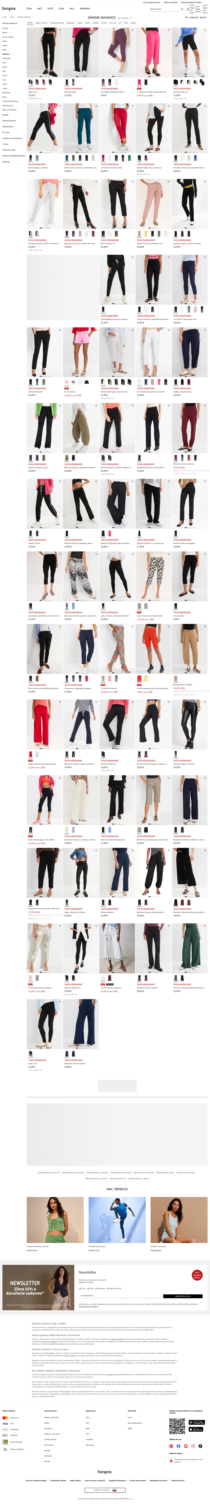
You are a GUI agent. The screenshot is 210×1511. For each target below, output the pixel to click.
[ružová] (66, 382)
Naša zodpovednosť (135, 1423)
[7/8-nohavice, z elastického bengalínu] (81, 649)
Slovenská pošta (16, 1442)
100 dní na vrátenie (170, 2)
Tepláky (96, 23)
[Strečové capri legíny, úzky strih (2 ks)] (117, 352)
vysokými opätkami (117, 1339)
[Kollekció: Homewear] (179, 1220)
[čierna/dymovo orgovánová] (37, 234)
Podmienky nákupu (58, 1481)
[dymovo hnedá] (188, 458)
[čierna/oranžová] (182, 234)
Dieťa (88, 1428)
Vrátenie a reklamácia (52, 1434)
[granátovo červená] (103, 158)
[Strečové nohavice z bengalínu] (190, 504)
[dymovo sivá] (159, 234)
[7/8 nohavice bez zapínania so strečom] (153, 352)
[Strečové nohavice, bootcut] (44, 428)
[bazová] (103, 82)
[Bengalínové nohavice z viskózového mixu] (81, 204)
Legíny (80, 23)
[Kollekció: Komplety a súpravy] (55, 1220)
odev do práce (70, 1355)
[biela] (116, 82)
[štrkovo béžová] (66, 830)
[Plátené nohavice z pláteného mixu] (153, 204)
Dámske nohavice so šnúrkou (96, 1178)
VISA (11, 1423)
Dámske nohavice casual (186, 1172)
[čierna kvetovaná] (116, 679)
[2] (43, 76)
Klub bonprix (49, 1445)
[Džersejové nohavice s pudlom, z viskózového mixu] (81, 576)
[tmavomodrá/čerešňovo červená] (43, 82)
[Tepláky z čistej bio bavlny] (190, 352)
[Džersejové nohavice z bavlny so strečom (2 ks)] (44, 204)
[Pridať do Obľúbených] (60, 30)
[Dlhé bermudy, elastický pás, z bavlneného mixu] (153, 800)
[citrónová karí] (146, 234)
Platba (46, 1423)
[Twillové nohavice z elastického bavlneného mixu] (153, 280)
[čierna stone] (66, 903)
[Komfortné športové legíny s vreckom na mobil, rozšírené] (153, 724)
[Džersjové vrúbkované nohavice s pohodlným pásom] (190, 873)
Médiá (130, 1428)
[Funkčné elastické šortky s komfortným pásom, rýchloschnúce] (153, 649)
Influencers (48, 1456)
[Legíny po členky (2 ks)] (81, 948)
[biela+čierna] (103, 382)
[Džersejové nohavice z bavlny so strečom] (81, 724)
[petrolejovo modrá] (66, 158)
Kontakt (47, 1461)
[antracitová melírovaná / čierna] (37, 82)
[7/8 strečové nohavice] (117, 649)
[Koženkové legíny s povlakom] (190, 724)
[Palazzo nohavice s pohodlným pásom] (44, 724)
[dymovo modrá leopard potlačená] (37, 978)
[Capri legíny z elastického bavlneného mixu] (44, 576)
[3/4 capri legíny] (190, 576)
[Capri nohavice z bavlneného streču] (153, 576)
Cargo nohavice (41, 23)
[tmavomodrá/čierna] (30, 82)
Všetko (30, 23)
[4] (48, 76)
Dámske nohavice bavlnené (121, 1172)
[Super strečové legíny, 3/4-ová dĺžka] (44, 800)
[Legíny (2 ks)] (44, 53)
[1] (41, 76)
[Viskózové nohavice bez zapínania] (117, 800)
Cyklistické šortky (57, 23)
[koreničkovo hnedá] (37, 679)
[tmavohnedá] (109, 978)
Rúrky (87, 23)
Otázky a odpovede (51, 1417)
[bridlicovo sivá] (73, 679)
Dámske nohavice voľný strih (49, 1172)
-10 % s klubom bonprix (151, 2)
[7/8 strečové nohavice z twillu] (117, 128)
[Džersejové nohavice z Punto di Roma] (153, 428)
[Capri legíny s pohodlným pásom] (117, 53)
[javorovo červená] (93, 234)
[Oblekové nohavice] (44, 352)
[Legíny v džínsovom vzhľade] (81, 873)
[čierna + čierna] (139, 158)
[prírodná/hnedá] (175, 679)
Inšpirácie (89, 1439)
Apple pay (14, 1435)
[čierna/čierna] (50, 82)
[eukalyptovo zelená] (188, 309)
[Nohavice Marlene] (117, 873)
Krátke (133, 23)
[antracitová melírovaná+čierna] (116, 382)
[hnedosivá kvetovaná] (103, 679)
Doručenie (48, 1428)
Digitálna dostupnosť (117, 1481)
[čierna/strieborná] (30, 606)
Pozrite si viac (32, 1250)
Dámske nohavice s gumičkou (73, 1172)
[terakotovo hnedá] (188, 903)
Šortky (104, 23)
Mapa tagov (90, 1445)
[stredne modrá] (109, 830)
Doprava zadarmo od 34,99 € (191, 2)
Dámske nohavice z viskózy (139, 1178)
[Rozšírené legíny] (81, 53)
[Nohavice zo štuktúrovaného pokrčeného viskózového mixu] (190, 948)
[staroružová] (139, 234)
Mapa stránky (75, 1481)
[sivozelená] (37, 158)
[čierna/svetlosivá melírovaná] (30, 234)
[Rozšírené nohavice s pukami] (153, 948)
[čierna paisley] (66, 606)
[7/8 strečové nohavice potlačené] (44, 948)
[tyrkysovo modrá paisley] (73, 606)
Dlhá (126, 23)
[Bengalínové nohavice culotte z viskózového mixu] (44, 873)
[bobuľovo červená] (86, 679)
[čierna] (66, 82)
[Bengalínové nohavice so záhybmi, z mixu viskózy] (190, 800)
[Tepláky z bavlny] (44, 504)
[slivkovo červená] (188, 382)
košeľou (110, 1374)
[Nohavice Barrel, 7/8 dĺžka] (190, 649)
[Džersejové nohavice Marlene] (81, 1024)
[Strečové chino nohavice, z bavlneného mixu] (81, 128)
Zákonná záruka (177, 1481)
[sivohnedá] (152, 382)
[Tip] (131, 18)
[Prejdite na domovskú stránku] (14, 9)
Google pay (14, 1429)
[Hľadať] (182, 9)
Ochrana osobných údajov (36, 1481)
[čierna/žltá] (175, 234)
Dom (87, 1434)
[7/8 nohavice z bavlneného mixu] (190, 280)
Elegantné (70, 23)
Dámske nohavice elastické (144, 1172)
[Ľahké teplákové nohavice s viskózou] (117, 280)
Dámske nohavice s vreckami (97, 1172)
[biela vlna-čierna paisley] (139, 606)
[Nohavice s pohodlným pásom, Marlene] (117, 504)
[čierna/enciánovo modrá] (188, 234)
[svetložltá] (146, 679)
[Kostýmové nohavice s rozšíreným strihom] (81, 800)
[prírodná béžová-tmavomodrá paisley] (146, 606)
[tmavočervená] (30, 754)
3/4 (120, 23)
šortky (52, 1353)
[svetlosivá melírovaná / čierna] (188, 82)
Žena (88, 1417)
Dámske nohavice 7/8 (118, 1178)
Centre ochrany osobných (95, 1481)
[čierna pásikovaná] (73, 754)
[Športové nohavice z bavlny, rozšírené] (190, 204)
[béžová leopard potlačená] (30, 978)
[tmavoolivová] (73, 158)
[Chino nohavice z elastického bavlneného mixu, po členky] (44, 649)
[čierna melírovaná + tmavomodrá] (103, 458)
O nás (130, 1417)
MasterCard (14, 1418)
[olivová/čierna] (195, 82)
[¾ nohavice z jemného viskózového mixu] (153, 53)
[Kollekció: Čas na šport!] (117, 1220)
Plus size (112, 23)
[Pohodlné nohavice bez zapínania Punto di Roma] (190, 128)
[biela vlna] (109, 234)
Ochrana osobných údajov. (88, 1306)
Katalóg (47, 1450)
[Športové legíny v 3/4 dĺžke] (44, 128)
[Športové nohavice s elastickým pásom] (81, 504)
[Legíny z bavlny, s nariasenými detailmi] (117, 576)
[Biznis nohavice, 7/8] (117, 204)
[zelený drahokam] (129, 158)
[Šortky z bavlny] (81, 352)
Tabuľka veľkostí (50, 1439)
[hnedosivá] (80, 234)
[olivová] (43, 382)
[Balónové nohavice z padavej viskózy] (153, 873)
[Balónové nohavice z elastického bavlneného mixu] (81, 428)
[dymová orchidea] (195, 309)
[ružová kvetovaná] (109, 679)
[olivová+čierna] (109, 382)
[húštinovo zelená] (175, 978)
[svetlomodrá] (37, 754)
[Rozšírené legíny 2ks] (117, 724)
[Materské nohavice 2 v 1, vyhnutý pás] (153, 504)
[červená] (139, 679)
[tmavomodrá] (73, 82)
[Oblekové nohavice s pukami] (190, 428)
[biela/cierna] (182, 82)
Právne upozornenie (138, 1481)
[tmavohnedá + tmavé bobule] (146, 158)
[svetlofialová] (73, 830)
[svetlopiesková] (188, 158)
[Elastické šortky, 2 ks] (190, 53)
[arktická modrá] (195, 158)
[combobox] (164, 9)
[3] (46, 76)
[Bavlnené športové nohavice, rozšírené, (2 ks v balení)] (117, 428)
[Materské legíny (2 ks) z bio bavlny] (153, 128)
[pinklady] (139, 82)
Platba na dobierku (17, 1449)
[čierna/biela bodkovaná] (146, 903)
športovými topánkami (49, 1341)
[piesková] (93, 158)
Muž (87, 1423)
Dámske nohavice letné (165, 1172)
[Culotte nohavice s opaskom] (117, 948)
